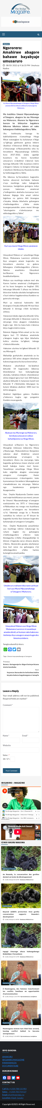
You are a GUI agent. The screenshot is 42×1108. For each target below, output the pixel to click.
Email (25, 735)
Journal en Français (9, 869)
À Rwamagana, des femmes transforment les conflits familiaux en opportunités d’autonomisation (21, 991)
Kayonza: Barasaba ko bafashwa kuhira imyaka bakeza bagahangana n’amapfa (23, 672)
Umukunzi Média (5, 821)
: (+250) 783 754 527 (14, 1092)
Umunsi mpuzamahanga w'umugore (19, 656)
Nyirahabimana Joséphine (28, 996)
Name (6, 735)
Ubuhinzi (6, 44)
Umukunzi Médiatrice (26, 880)
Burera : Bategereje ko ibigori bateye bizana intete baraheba (21, 664)
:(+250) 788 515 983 (14, 1088)
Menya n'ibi (6, 946)
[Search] (38, 34)
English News (7, 906)
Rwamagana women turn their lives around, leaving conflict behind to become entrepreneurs (21, 1031)
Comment (8, 705)
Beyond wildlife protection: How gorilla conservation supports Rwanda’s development (21, 914)
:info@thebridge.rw (13, 1095)
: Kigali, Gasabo (12, 1098)
